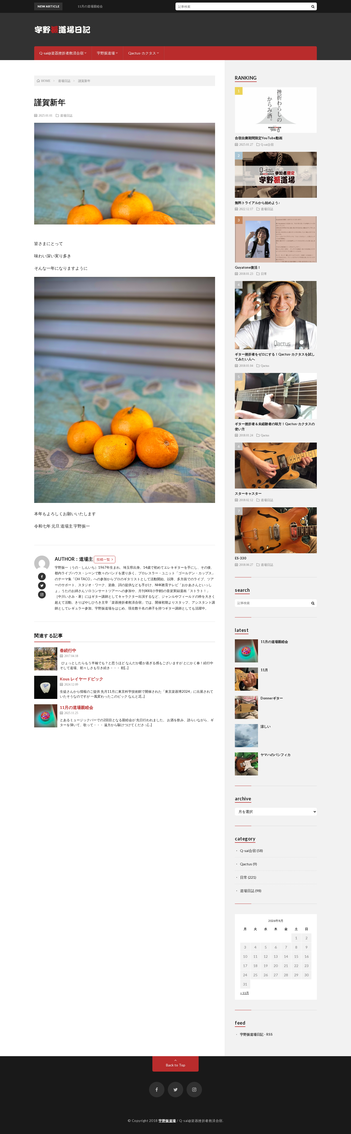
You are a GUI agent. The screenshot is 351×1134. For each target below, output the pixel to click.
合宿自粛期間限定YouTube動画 (258, 138)
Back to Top (175, 1065)
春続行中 (68, 650)
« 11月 (244, 993)
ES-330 (240, 558)
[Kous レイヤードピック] (45, 687)
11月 (264, 670)
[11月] (246, 679)
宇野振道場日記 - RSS (256, 1034)
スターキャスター (248, 493)
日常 (264, 273)
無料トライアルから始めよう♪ (257, 203)
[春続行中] (45, 658)
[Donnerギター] (246, 707)
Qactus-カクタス (142, 53)
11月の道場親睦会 (76, 707)
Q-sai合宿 (267, 144)
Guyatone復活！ (248, 267)
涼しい (266, 726)
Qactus (265, 365)
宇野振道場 (106, 53)
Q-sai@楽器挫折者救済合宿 (61, 53)
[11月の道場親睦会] (45, 715)
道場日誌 (66, 115)
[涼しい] (246, 735)
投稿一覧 (103, 559)
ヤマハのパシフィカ (276, 755)
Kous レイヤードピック (81, 678)
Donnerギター (272, 698)
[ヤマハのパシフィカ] (246, 763)
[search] (313, 6)
